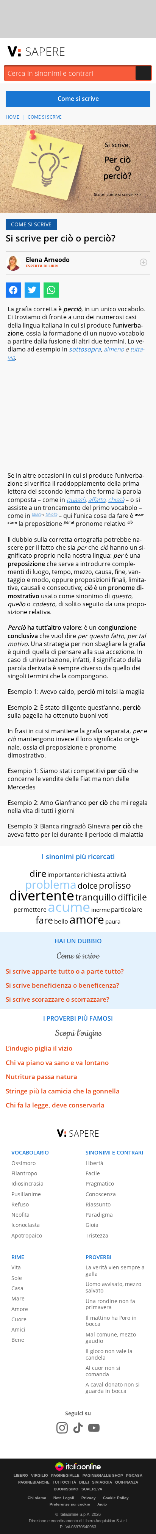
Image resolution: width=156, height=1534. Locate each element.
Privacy (88, 1498)
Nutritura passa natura (41, 1076)
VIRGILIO (39, 1476)
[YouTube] (94, 1428)
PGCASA (134, 1476)
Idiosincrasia (27, 1183)
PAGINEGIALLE (65, 1476)
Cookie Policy (116, 1498)
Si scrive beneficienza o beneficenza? (62, 985)
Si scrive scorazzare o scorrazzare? (57, 999)
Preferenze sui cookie (70, 1504)
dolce (88, 885)
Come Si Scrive (45, 117)
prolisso (115, 885)
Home (12, 117)
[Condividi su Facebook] (13, 290)
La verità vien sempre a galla (115, 1270)
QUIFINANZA (126, 1482)
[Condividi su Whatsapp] (51, 290)
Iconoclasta (25, 1224)
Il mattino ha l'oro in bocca (111, 1321)
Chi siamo (37, 1498)
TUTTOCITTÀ (64, 1482)
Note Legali (63, 1498)
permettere (30, 909)
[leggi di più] (143, 262)
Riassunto (98, 1204)
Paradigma (99, 1214)
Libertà (94, 1163)
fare (44, 919)
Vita (16, 1267)
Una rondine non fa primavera (110, 1304)
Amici (18, 1329)
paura (112, 921)
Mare (18, 1298)
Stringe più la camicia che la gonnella (63, 1091)
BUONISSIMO (66, 1489)
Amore (19, 1309)
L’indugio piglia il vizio (39, 1048)
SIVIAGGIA (102, 1482)
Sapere (45, 51)
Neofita (20, 1214)
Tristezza (97, 1235)
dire (38, 873)
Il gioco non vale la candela (109, 1354)
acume (69, 906)
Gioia (92, 1224)
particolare (126, 909)
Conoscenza (101, 1194)
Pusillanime (26, 1194)
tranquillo (96, 897)
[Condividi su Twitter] (32, 290)
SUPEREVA (91, 1489)
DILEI (84, 1482)
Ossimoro (23, 1163)
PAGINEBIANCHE (34, 1482)
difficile (132, 897)
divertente (41, 895)
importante (63, 875)
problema (50, 884)
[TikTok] (78, 1428)
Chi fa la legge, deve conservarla (55, 1105)
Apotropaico (26, 1235)
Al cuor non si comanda (103, 1371)
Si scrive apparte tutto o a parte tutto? (65, 971)
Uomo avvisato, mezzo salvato (113, 1287)
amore (86, 919)
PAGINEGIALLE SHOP (103, 1476)
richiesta (93, 875)
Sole (16, 1277)
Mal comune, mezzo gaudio (111, 1337)
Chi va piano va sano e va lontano (57, 1062)
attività (116, 875)
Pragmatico (100, 1183)
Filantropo (24, 1173)
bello (61, 921)
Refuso (20, 1204)
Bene (17, 1339)
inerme (100, 909)
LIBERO (21, 1476)
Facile (93, 1173)
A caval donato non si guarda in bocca (113, 1387)
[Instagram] (62, 1428)
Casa (17, 1288)
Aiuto (102, 1504)
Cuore (19, 1319)
